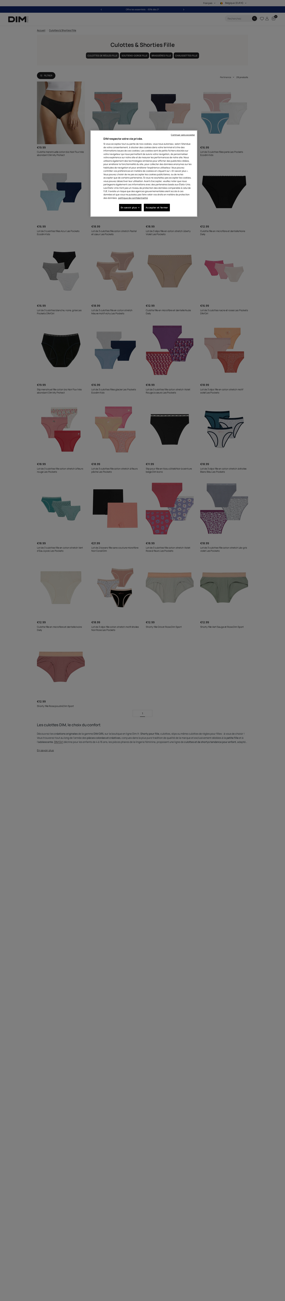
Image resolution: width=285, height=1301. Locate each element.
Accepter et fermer (157, 207)
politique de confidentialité (133, 197)
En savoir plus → (130, 207)
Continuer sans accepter (183, 134)
